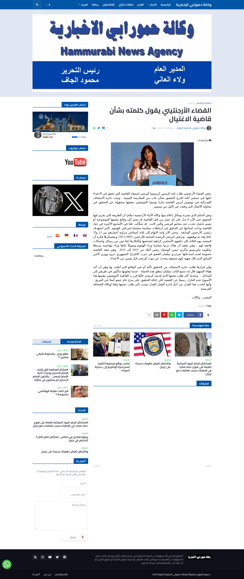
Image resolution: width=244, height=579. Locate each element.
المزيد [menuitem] (84, 4)
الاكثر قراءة (74, 341)
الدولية (191, 103)
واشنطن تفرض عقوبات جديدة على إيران (153, 365)
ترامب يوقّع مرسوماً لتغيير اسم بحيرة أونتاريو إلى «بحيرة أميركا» (112, 367)
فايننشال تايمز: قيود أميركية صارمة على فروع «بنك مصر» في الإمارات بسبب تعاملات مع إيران (193, 368)
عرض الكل (97, 325)
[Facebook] (103, 127)
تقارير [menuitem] (140, 4)
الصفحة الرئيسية (204, 103)
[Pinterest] (164, 315)
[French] (74, 236)
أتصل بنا (36, 574)
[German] (65, 236)
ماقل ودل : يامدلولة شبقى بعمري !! (52, 355)
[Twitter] (98, 127)
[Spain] (56, 236)
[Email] (157, 315)
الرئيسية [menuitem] (166, 4)
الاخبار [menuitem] (153, 4)
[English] (84, 236)
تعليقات (46, 341)
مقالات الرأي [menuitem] (126, 4)
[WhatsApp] (94, 127)
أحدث (207, 466)
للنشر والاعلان (61, 574)
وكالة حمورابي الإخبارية (193, 4)
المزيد (49, 236)
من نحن (47, 574)
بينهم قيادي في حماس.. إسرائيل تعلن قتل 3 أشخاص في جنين (62, 438)
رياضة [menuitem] (95, 4)
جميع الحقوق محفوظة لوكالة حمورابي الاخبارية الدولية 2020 (181, 574)
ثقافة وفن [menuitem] (109, 4)
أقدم (97, 466)
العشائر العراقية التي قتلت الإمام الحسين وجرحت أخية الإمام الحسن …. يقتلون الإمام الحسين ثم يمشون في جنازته (50, 375)
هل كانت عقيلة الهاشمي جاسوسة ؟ (53, 392)
